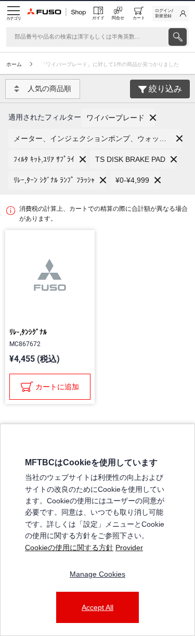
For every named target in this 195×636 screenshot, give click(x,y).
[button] (118, 117)
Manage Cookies (97, 574)
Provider (129, 547)
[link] (170, 13)
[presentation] (177, 37)
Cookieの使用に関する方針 (69, 547)
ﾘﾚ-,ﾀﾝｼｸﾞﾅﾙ (28, 332)
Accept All (97, 607)
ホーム (14, 64)
